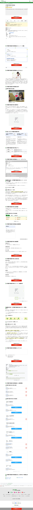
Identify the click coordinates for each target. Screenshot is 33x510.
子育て (20, 492)
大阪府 (3, 3)
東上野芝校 (7, 394)
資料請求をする (16, 17)
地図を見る (7, 389)
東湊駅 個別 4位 (10, 7)
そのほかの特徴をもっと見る (16, 375)
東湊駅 (6, 3)
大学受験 (16, 492)
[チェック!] (26, 388)
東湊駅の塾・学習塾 (8, 477)
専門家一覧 (25, 494)
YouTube (24, 492)
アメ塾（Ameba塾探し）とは (8, 494)
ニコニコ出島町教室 (8, 459)
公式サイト (16, 407)
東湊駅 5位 (7, 7)
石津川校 (7, 387)
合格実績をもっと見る (16, 221)
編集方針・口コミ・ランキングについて (16, 494)
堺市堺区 (5, 3)
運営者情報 (29, 494)
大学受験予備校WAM (11, 32)
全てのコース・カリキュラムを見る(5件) (23, 177)
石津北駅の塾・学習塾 (20, 477)
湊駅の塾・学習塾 (8, 478)
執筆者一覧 (22, 494)
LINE (12, 492)
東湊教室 (7, 425)
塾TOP (1, 3)
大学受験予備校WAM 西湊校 (9, 443)
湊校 (6, 434)
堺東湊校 (7, 418)
